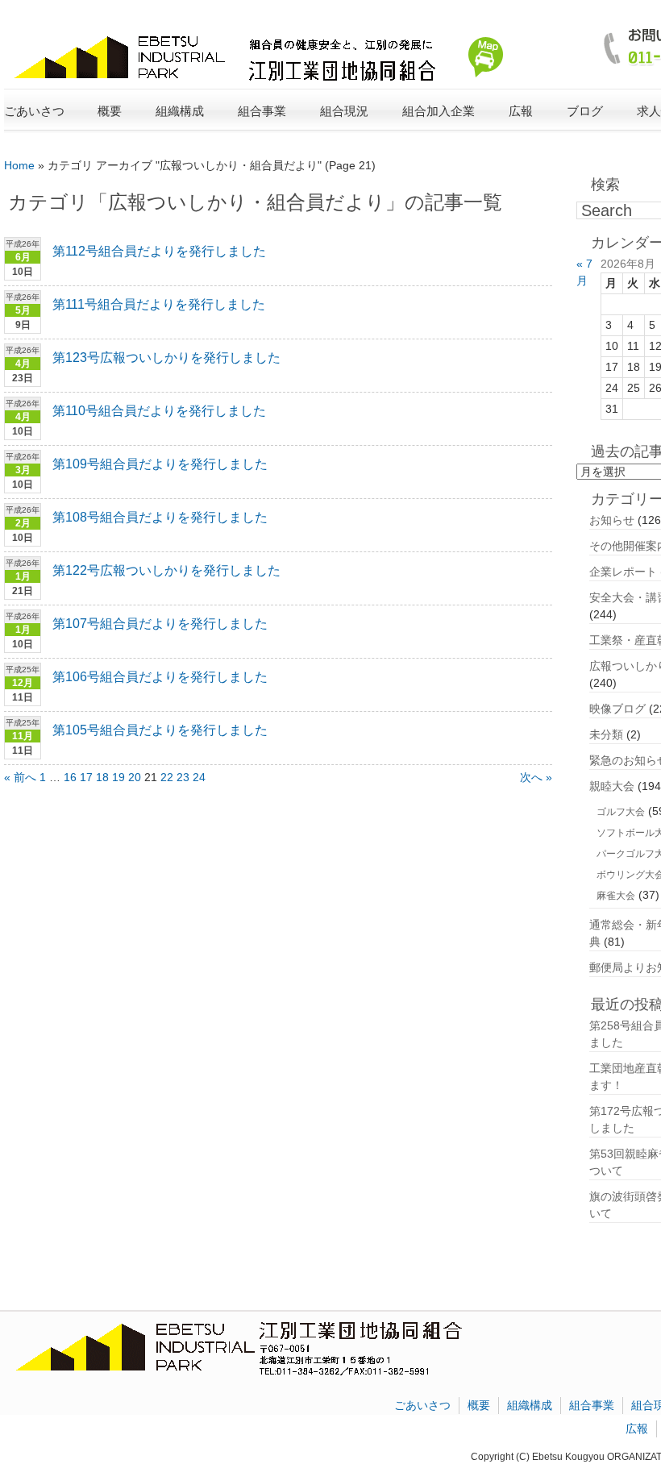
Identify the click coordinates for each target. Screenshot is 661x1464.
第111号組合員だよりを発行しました (158, 304)
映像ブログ (617, 708)
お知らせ (611, 520)
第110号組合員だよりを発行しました (159, 411)
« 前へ (20, 777)
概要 (479, 1405)
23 (183, 777)
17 (86, 777)
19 (118, 777)
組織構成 (529, 1405)
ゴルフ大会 (621, 811)
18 (102, 777)
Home (19, 165)
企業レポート (623, 571)
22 (166, 777)
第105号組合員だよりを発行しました (160, 730)
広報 (637, 1428)
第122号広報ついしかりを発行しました (166, 570)
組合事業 (591, 1405)
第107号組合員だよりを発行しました (160, 623)
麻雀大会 (616, 895)
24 (199, 777)
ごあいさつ (34, 111)
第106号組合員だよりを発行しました (160, 677)
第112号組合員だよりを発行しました (159, 251)
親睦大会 (611, 786)
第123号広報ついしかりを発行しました (166, 357)
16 (70, 777)
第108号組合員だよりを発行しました (160, 517)
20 (134, 777)
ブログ (585, 111)
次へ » (536, 777)
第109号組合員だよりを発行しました (160, 464)
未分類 (606, 734)
